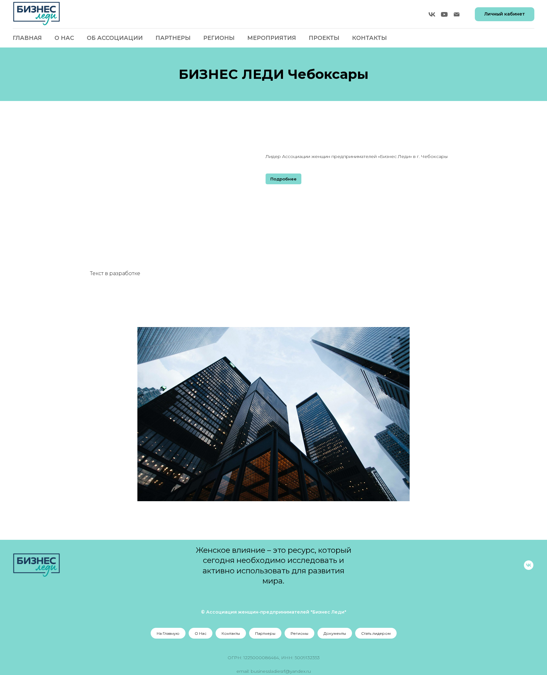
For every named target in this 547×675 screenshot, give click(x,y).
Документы (335, 633)
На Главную (168, 633)
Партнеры (173, 38)
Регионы (299, 633)
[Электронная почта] (457, 14)
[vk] (432, 14)
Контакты (369, 38)
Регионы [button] (219, 38)
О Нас (64, 38)
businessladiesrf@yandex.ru (281, 671)
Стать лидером (376, 633)
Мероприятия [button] (271, 38)
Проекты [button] (324, 38)
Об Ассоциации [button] (115, 38)
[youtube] (444, 14)
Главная (27, 38)
